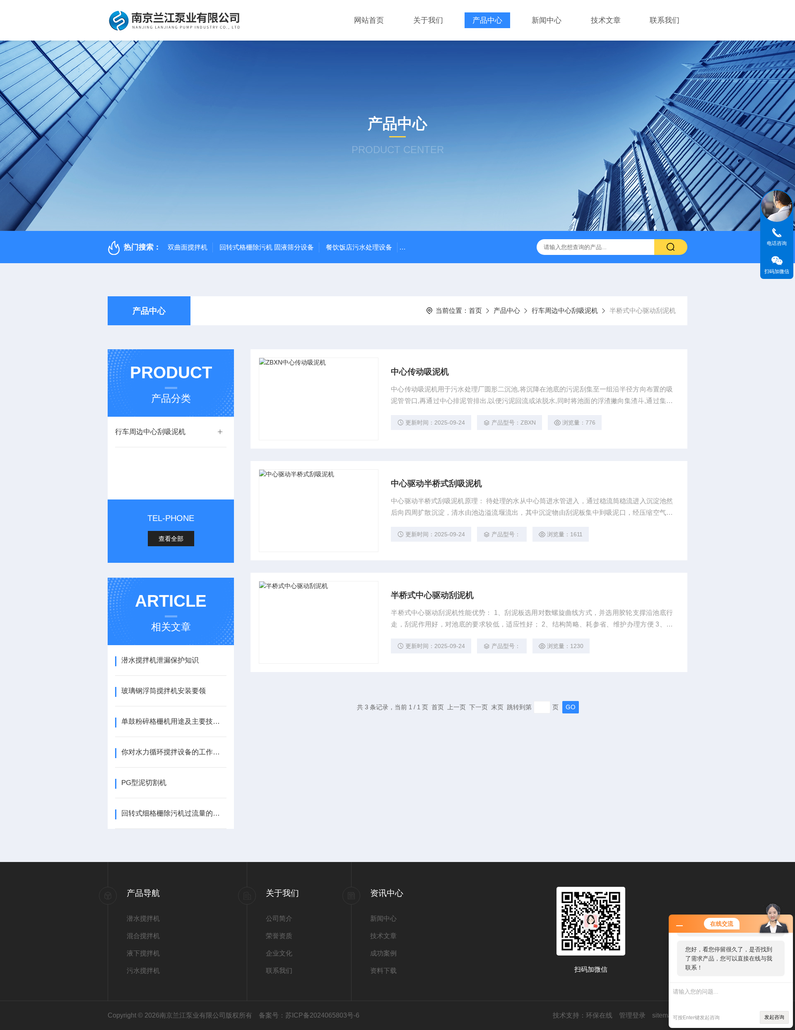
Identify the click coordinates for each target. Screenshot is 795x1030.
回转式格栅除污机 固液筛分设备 (266, 247)
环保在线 (599, 1015)
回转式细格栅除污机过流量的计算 (173, 813)
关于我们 (428, 20)
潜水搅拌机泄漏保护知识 (160, 660)
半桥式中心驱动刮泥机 (432, 595)
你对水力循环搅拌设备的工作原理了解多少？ (173, 752)
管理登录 (632, 1015)
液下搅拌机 (143, 953)
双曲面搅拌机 (187, 247)
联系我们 (664, 20)
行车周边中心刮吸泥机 (565, 310)
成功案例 (383, 953)
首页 (475, 310)
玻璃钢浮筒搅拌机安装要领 (163, 691)
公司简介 (279, 918)
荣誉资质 (279, 935)
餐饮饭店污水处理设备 (359, 247)
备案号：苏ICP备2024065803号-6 (309, 1015)
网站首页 (369, 20)
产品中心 (487, 20)
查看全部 (171, 538)
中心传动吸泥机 (420, 371)
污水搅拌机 (143, 970)
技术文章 (606, 20)
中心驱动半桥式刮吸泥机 (436, 483)
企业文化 (279, 953)
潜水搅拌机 (143, 918)
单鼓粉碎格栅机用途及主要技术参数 (173, 721)
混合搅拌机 (143, 935)
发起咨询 (774, 1017)
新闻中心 (546, 20)
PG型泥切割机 (143, 783)
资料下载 (383, 970)
